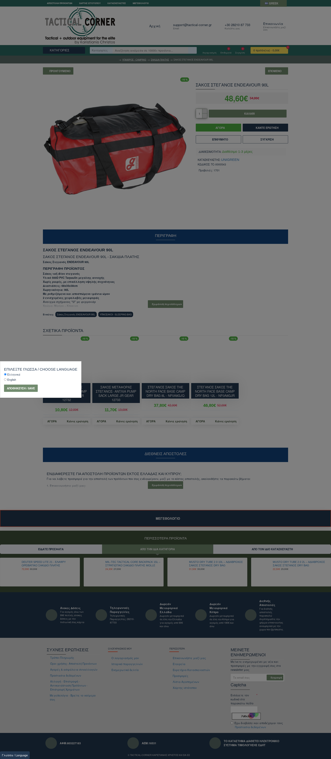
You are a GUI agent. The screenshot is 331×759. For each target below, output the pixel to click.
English (11, 380)
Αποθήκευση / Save (21, 388)
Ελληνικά (13, 374)
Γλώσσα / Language (15, 755)
